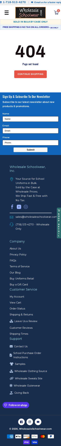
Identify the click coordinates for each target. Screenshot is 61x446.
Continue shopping (30, 74)
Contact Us (20, 346)
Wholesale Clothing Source (30, 371)
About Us (15, 248)
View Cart (15, 302)
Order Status (17, 308)
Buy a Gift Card (19, 284)
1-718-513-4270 (14, 2)
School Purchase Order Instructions (27, 355)
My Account (17, 296)
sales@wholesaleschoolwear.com (34, 216)
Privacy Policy (18, 254)
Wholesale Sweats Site (28, 378)
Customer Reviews (21, 327)
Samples (20, 364)
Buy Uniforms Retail (22, 278)
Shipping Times (19, 333)
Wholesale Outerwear (27, 385)
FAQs (13, 260)
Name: (6, 113)
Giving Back (21, 392)
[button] (7, 13)
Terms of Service (20, 266)
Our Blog (15, 272)
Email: (6, 125)
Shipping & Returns (21, 314)
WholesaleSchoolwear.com (35, 429)
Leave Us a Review (25, 321)
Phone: (6, 137)
